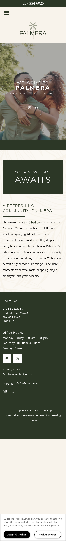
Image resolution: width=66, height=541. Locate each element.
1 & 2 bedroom (33, 222)
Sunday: (8, 348)
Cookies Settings (47, 534)
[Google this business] (29, 107)
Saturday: (9, 343)
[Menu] (6, 13)
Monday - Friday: (13, 338)
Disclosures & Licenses (18, 374)
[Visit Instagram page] (36, 107)
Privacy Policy (12, 369)
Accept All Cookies (16, 534)
